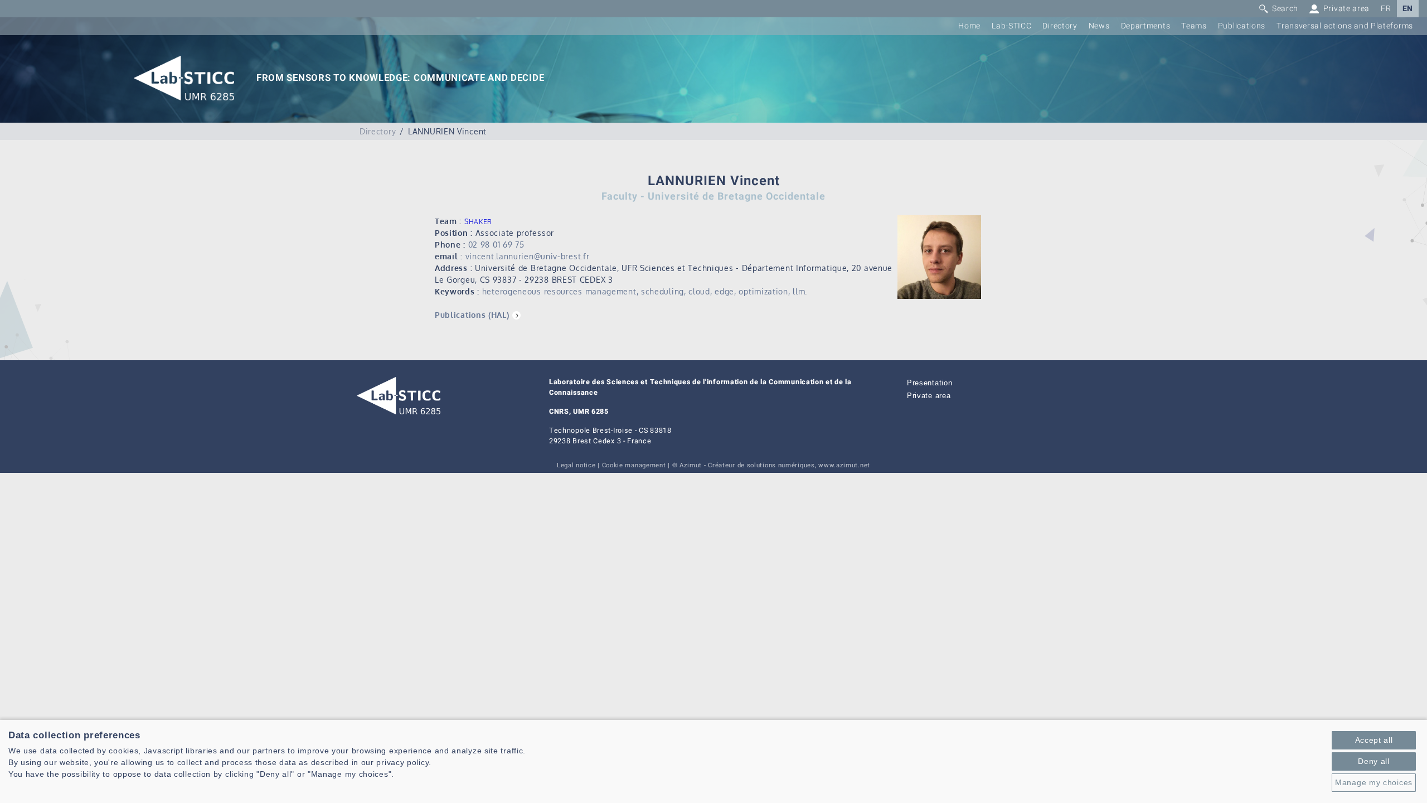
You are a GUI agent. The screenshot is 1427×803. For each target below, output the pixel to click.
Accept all (1374, 740)
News (1099, 26)
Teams (1194, 26)
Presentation (929, 383)
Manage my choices (1374, 782)
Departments (1146, 26)
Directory (1059, 26)
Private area (928, 396)
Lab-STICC (1011, 26)
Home (969, 26)
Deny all (1374, 761)
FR (1386, 8)
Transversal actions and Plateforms (1344, 26)
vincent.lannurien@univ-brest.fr (527, 256)
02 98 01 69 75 (496, 244)
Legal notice (576, 465)
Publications (1241, 26)
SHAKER (478, 221)
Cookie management (634, 465)
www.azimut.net (844, 465)
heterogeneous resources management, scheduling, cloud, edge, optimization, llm (643, 291)
